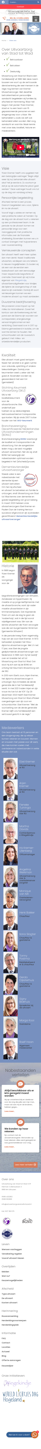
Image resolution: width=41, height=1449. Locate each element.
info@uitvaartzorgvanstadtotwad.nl (16, 1204)
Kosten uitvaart (9, 1302)
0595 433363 (11, 20)
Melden (5, 1271)
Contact (20, 6)
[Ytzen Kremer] (28, 579)
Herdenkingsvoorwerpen (14, 1320)
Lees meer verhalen (24, 1164)
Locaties (6, 1347)
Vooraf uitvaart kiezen (13, 1258)
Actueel (6, 1351)
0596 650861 (24, 20)
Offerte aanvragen (11, 1360)
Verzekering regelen (12, 1253)
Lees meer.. (9, 1111)
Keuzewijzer (7, 1365)
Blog (4, 1356)
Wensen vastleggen (12, 1249)
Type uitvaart (8, 1294)
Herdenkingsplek (10, 1325)
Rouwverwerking (10, 1316)
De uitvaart (7, 1298)
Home (4, 40)
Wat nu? (6, 1276)
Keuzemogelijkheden (12, 1280)
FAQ (4, 1338)
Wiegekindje (20, 280)
